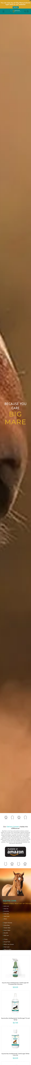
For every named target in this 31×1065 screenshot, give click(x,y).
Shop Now (15, 7)
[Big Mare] (14, 13)
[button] (3, 11)
